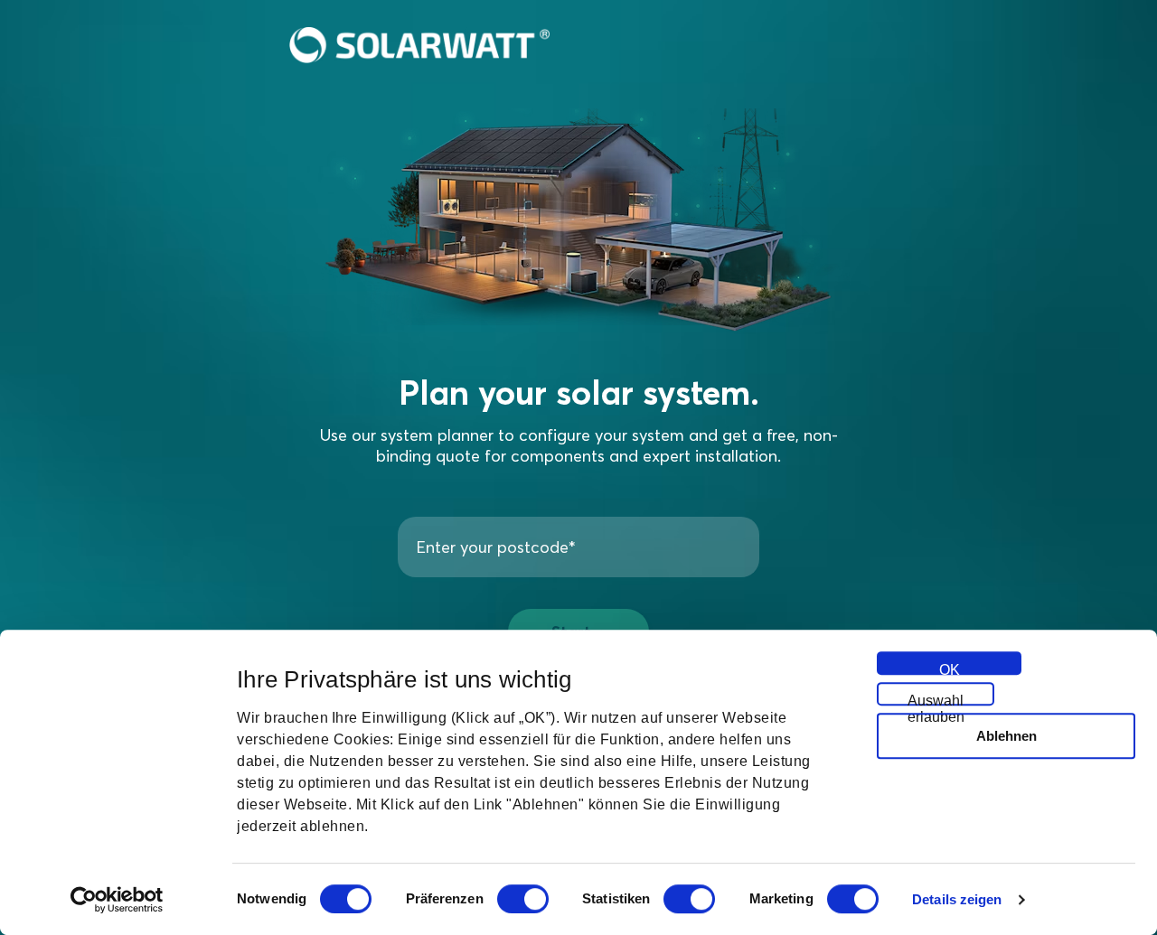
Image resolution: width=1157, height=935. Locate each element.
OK (949, 668)
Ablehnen (1006, 735)
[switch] (523, 898)
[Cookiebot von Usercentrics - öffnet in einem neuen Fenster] (117, 899)
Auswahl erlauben (936, 699)
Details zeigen (957, 899)
